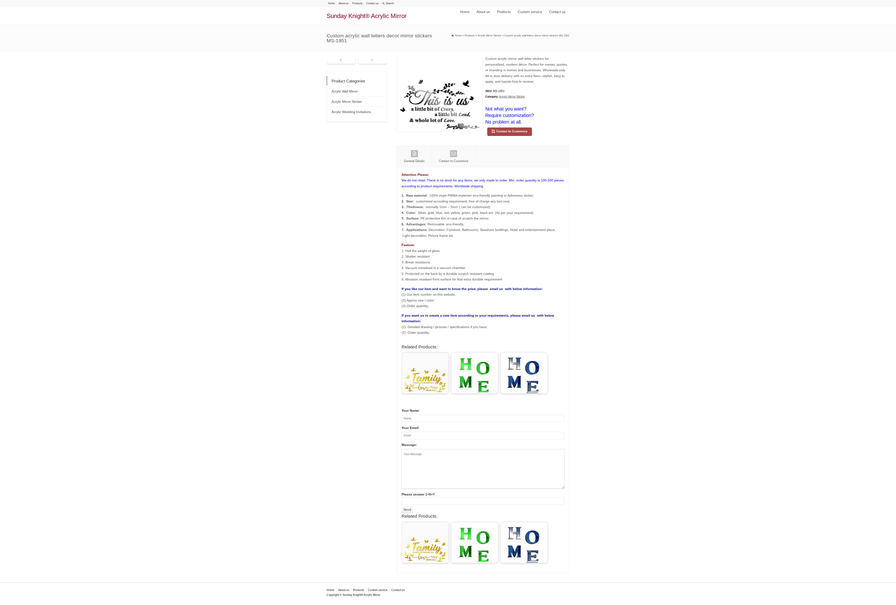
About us (344, 3)
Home (331, 3)
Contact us (372, 3)
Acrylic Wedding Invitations (351, 112)
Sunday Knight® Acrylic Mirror (367, 16)
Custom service (530, 12)
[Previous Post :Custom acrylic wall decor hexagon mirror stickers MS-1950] (341, 60)
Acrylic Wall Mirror (345, 91)
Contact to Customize (511, 131)
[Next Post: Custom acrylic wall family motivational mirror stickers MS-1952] (372, 60)
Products (357, 3)
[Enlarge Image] (439, 58)
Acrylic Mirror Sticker (512, 96)
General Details (414, 161)
